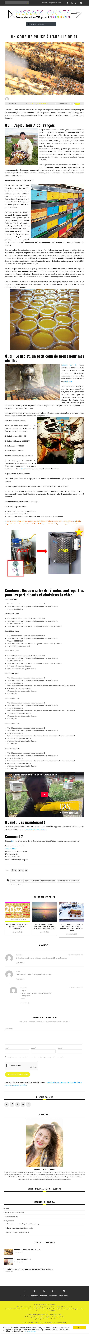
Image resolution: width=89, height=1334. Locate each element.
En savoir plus (30, 1331)
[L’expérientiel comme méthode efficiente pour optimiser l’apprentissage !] (44, 913)
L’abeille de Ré (10, 848)
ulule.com (68, 381)
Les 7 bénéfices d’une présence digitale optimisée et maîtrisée (28, 1269)
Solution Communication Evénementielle (19, 1228)
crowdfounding (32, 881)
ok (79, 1327)
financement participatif (68, 881)
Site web (60, 1048)
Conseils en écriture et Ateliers (14, 1212)
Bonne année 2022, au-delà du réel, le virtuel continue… (17, 926)
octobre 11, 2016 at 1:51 (76, 987)
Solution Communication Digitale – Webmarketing (22, 1224)
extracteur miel (48, 881)
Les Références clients (11, 1216)
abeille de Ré (69, 365)
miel (19, 884)
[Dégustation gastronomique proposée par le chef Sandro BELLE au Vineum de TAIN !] (71, 913)
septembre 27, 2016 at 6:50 (75, 954)
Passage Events (9, 1221)
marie (18, 955)
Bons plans (32, 104)
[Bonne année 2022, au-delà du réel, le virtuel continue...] (17, 913)
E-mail (33, 1048)
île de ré (11, 884)
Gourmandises (42, 104)
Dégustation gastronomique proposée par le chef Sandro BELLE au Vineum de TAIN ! (71, 927)
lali (18, 971)
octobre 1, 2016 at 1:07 (76, 971)
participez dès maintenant (36, 829)
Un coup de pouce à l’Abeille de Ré (27, 1250)
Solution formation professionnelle (17, 1232)
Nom (7, 1048)
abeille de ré (17, 881)
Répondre (20, 962)
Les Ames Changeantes (22, 1259)
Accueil (6, 1208)
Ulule (23, 469)
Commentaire (8, 1028)
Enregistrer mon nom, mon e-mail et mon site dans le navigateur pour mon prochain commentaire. (35, 1057)
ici (12, 841)
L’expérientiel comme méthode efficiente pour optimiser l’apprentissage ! (44, 926)
